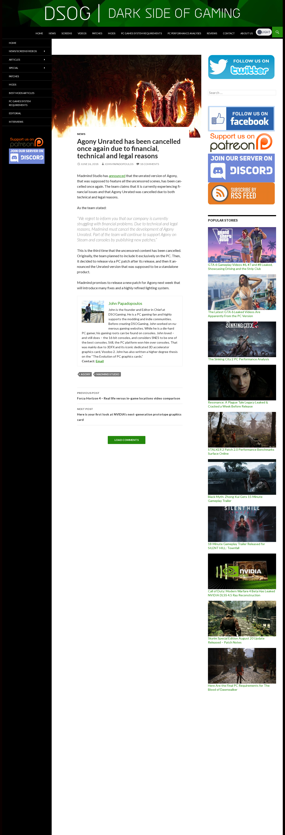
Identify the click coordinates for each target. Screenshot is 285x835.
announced (117, 175)
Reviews (212, 33)
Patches (97, 33)
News (52, 33)
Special (13, 67)
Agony (85, 374)
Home (39, 33)
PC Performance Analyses (184, 33)
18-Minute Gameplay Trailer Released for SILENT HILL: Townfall (236, 546)
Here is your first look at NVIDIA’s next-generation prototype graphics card (129, 414)
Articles (14, 59)
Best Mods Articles (21, 93)
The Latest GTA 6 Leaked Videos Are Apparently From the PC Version (234, 314)
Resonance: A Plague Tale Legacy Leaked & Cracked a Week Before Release (238, 404)
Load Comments (126, 440)
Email (100, 361)
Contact (229, 33)
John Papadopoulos (119, 164)
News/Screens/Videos (23, 51)
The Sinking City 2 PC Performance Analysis (238, 359)
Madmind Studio (107, 374)
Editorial (15, 113)
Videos (82, 33)
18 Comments (149, 164)
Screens (66, 33)
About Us (246, 33)
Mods (111, 33)
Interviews (16, 121)
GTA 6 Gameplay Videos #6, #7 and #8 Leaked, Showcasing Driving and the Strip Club (240, 267)
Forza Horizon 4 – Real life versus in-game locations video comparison (128, 395)
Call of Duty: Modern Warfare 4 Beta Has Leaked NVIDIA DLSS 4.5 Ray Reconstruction (241, 593)
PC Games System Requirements (141, 33)
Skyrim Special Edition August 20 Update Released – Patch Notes (236, 640)
